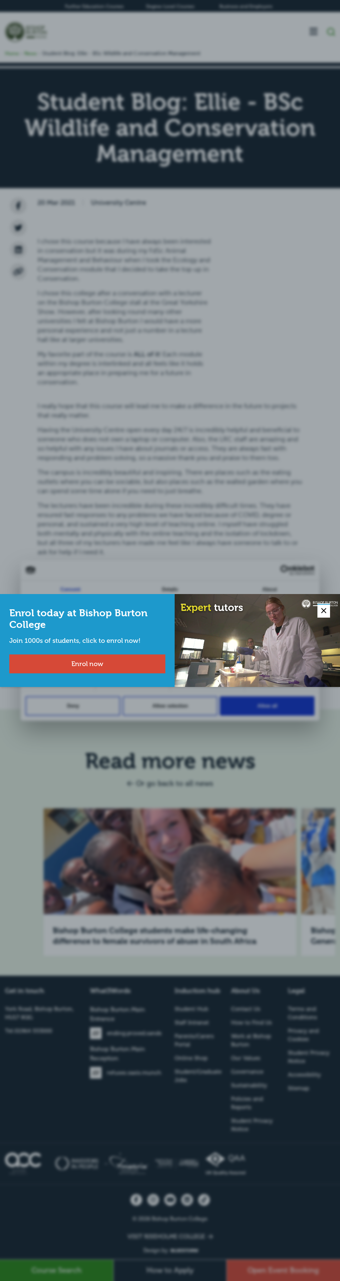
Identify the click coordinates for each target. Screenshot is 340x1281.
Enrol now (87, 664)
